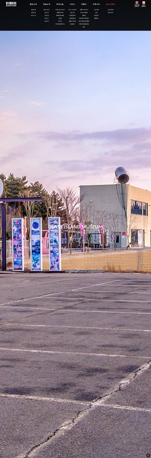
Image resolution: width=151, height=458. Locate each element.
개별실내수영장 (60, 15)
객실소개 (46, 4)
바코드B (47, 15)
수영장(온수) (72, 15)
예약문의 (96, 15)
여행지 (84, 4)
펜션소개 (33, 4)
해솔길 (84, 15)
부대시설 (60, 4)
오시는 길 (33, 15)
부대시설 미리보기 (60, 9)
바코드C (47, 18)
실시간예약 (110, 4)
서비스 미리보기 (72, 9)
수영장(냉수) (72, 18)
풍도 (84, 27)
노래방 (60, 18)
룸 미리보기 (47, 9)
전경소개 (33, 12)
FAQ (96, 12)
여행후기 (96, 18)
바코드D (47, 21)
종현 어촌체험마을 (84, 24)
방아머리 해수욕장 (84, 18)
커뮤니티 (96, 4)
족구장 (60, 21)
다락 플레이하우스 (60, 24)
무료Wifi (72, 24)
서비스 (72, 4)
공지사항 (96, 9)
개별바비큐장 (60, 12)
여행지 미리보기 (84, 9)
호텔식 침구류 (72, 21)
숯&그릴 (72, 12)
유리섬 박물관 (84, 12)
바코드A (47, 12)
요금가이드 (110, 12)
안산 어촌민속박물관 (84, 21)
